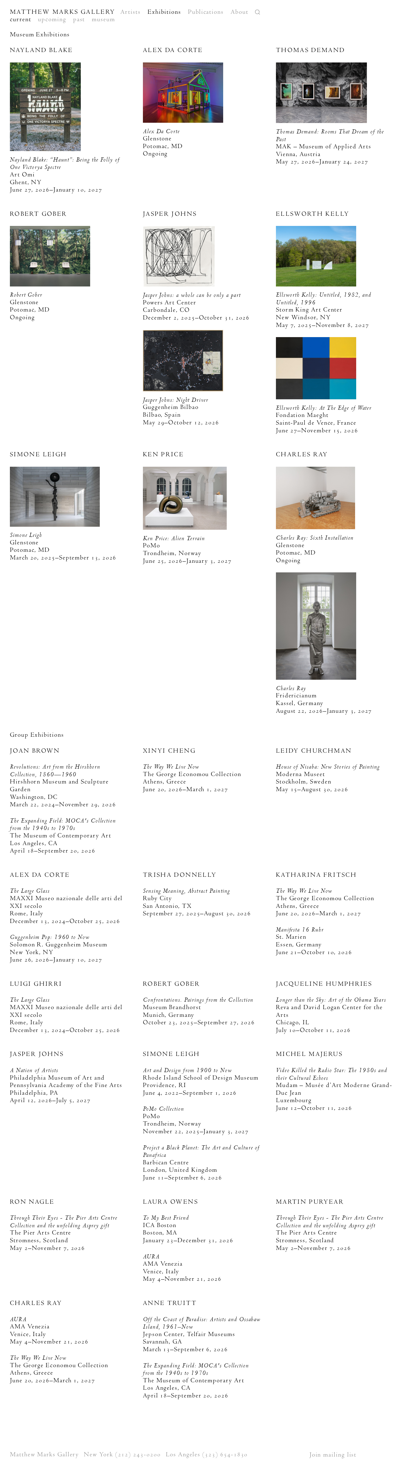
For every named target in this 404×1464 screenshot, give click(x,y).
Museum (103, 19)
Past (79, 19)
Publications (206, 12)
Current (20, 19)
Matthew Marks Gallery (62, 12)
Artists (130, 12)
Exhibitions (164, 12)
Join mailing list (333, 1454)
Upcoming (52, 19)
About (239, 12)
